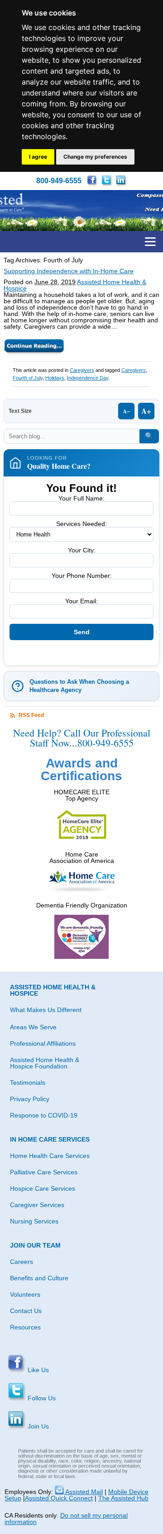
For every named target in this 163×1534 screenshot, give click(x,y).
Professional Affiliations (43, 1043)
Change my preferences (95, 156)
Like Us (37, 1370)
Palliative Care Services (43, 1172)
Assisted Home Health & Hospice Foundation (44, 1063)
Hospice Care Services (42, 1188)
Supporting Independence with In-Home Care (69, 271)
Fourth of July (28, 378)
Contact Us (26, 1310)
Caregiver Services (37, 1204)
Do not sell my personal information (66, 1518)
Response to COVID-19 (43, 1115)
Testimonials (27, 1082)
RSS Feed (31, 715)
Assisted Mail (83, 1491)
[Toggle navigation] (150, 241)
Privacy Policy (29, 1099)
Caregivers (82, 370)
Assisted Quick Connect (59, 1498)
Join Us (37, 1426)
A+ (146, 410)
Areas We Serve (33, 1027)
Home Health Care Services (50, 1155)
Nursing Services (34, 1221)
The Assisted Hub (123, 1498)
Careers (21, 1261)
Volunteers (25, 1294)
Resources (25, 1327)
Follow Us (41, 1398)
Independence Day (87, 378)
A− (126, 410)
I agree (38, 156)
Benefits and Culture (39, 1278)
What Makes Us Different (46, 1009)
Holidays (54, 378)
